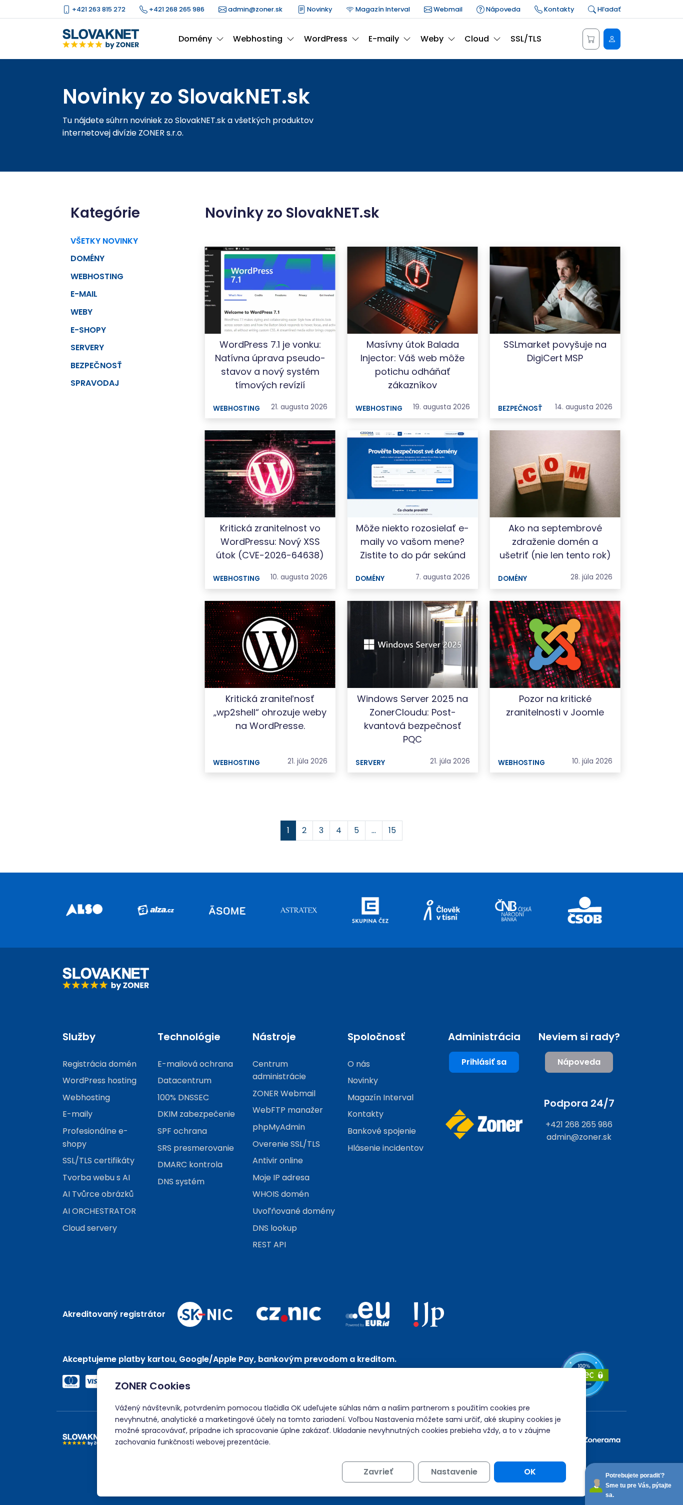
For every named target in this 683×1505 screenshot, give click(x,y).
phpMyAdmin (278, 1127)
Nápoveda (502, 9)
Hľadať (608, 9)
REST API (269, 1244)
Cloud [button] (476, 39)
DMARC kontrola (190, 1164)
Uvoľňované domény (293, 1211)
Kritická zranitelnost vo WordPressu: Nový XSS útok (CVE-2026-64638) (270, 541)
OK (530, 1471)
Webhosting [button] (257, 39)
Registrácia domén (99, 1064)
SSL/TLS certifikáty (98, 1160)
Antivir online (277, 1160)
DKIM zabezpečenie (196, 1114)
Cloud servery (89, 1228)
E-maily (77, 1114)
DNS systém (181, 1181)
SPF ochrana (182, 1131)
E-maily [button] (383, 39)
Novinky (319, 9)
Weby (81, 312)
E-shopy (88, 330)
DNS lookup (274, 1228)
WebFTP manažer (287, 1110)
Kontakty (558, 9)
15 (392, 830)
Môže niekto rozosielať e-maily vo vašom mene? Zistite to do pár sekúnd (412, 541)
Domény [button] (195, 39)
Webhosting (97, 276)
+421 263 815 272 (98, 9)
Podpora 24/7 (579, 1103)
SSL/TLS (526, 39)
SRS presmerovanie (196, 1148)
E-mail (84, 294)
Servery (87, 347)
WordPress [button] (326, 39)
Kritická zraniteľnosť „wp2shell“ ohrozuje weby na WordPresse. (270, 712)
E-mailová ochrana (195, 1064)
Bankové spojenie (382, 1131)
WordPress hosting (99, 1080)
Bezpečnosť (96, 365)
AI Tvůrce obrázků (98, 1194)
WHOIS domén (280, 1194)
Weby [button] (432, 39)
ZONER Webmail (284, 1093)
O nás (359, 1064)
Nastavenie (454, 1471)
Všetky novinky (104, 241)
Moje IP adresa (281, 1177)
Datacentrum (185, 1080)
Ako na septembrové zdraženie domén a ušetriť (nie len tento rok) (555, 541)
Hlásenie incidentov (386, 1148)
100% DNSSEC (183, 1097)
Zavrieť (378, 1471)
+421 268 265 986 (176, 9)
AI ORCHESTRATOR (99, 1211)
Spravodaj (95, 383)
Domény (87, 258)
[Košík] (591, 39)
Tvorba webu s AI (96, 1177)
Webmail (447, 9)
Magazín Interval (382, 9)
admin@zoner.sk (254, 9)
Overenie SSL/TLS (286, 1144)
